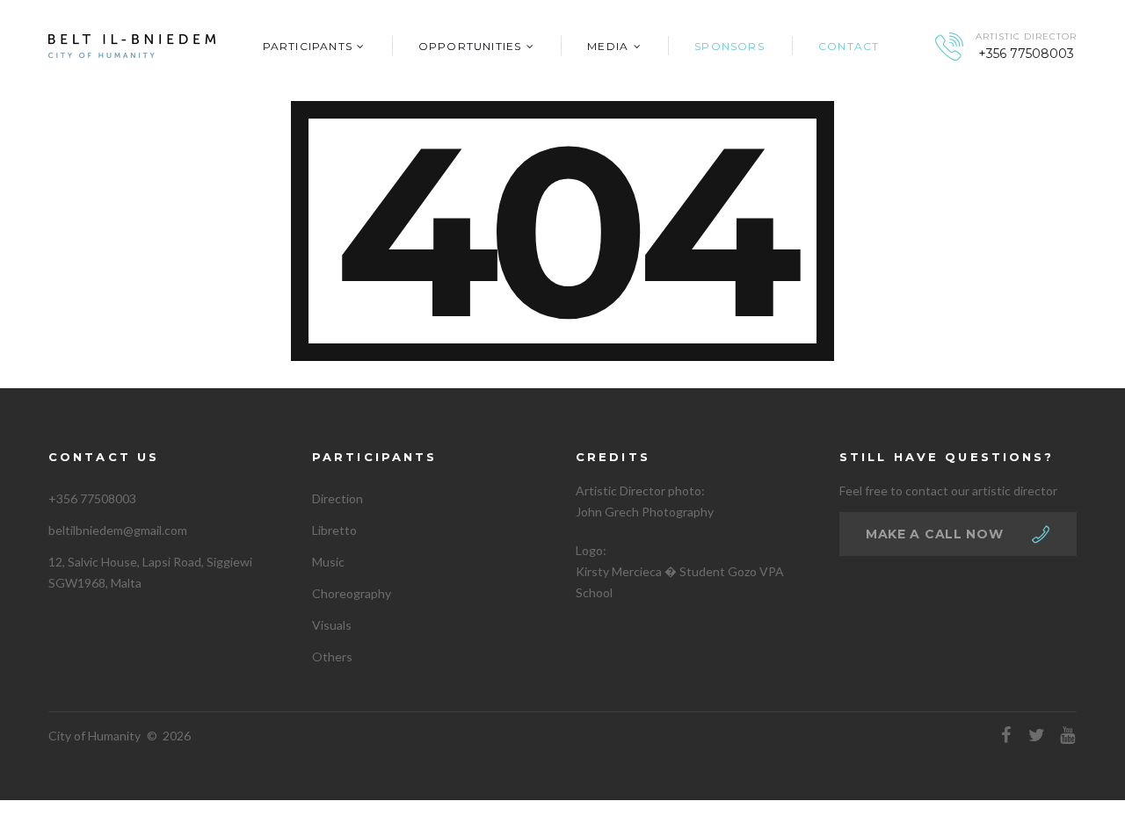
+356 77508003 (1026, 54)
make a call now (935, 534)
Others (332, 656)
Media (607, 46)
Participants (307, 46)
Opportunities (470, 46)
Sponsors (729, 46)
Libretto (334, 530)
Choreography (351, 593)
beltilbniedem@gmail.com (117, 530)
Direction (337, 498)
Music (328, 561)
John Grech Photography (645, 511)
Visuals (332, 624)
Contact (848, 46)
